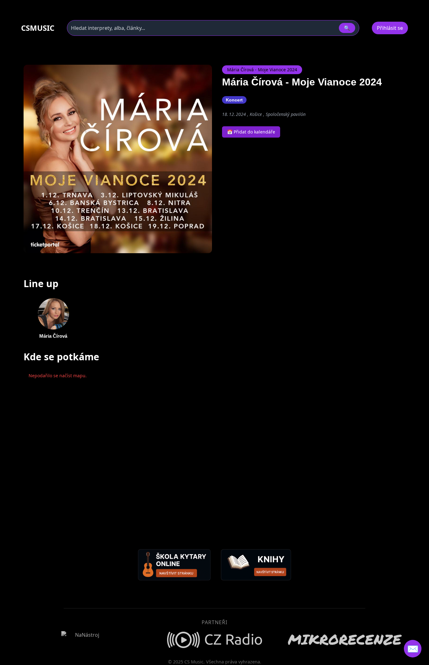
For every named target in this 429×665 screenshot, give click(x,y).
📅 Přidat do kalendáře (251, 132)
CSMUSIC (37, 28)
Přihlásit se (390, 28)
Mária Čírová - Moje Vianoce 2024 (262, 70)
